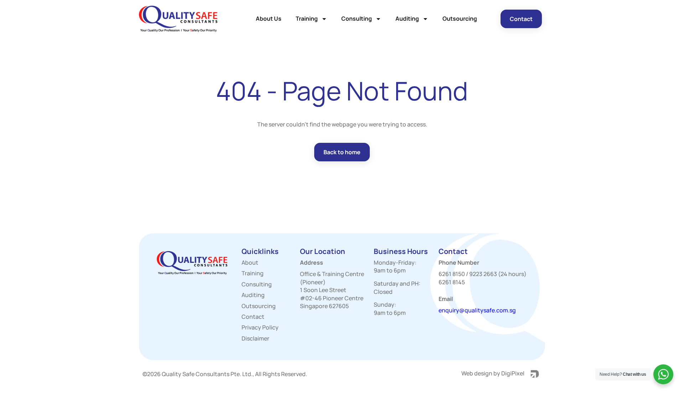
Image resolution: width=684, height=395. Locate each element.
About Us (268, 18)
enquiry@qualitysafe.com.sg (477, 310)
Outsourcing (459, 18)
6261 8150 (452, 274)
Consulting (356, 18)
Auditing (407, 18)
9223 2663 (483, 274)
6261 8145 (452, 282)
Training (307, 18)
